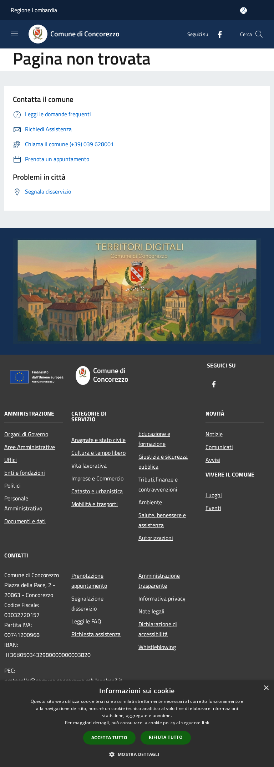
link (205, 723)
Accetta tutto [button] (109, 738)
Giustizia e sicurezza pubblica (163, 461)
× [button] (266, 688)
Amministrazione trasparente (159, 580)
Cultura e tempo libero (98, 452)
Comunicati (219, 447)
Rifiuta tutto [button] (166, 737)
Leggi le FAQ (86, 621)
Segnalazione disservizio (87, 603)
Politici (12, 485)
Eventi (213, 508)
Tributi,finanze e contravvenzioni (158, 484)
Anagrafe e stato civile (98, 440)
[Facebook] (217, 34)
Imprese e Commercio (97, 478)
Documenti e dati (25, 521)
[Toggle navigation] (14, 33)
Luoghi (214, 495)
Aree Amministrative (29, 447)
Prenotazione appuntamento (89, 580)
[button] (137, 754)
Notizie (214, 434)
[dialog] (137, 723)
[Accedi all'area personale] (243, 10)
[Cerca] (259, 34)
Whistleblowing (157, 647)
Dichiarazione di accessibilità (157, 629)
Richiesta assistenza (96, 634)
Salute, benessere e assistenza (162, 520)
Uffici (10, 459)
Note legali (151, 611)
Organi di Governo (26, 434)
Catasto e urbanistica (97, 491)
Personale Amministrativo (23, 503)
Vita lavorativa (89, 465)
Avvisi (213, 459)
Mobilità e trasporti (94, 504)
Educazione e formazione (154, 438)
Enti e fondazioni (24, 472)
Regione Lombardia (34, 10)
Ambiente (150, 502)
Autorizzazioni (155, 538)
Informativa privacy (162, 598)
